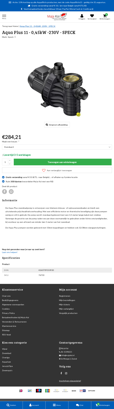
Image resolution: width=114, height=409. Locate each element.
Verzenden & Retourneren (14, 322)
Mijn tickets (64, 304)
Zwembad (6, 353)
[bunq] (48, 392)
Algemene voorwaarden (13, 304)
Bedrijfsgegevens (10, 300)
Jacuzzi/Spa (7, 366)
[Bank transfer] (74, 392)
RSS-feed (6, 334)
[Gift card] (92, 392)
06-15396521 (66, 352)
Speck (10, 37)
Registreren (64, 296)
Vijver (5, 349)
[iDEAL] (22, 392)
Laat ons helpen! (10, 252)
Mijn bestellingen (67, 300)
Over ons (6, 296)
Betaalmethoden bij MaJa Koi (15, 317)
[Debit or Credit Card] (66, 392)
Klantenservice (9, 326)
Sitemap (6, 330)
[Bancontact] (30, 392)
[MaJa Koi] (57, 17)
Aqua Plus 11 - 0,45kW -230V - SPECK (37, 26)
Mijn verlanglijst (66, 309)
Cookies (6, 309)
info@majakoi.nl (68, 355)
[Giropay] (83, 392)
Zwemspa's (7, 370)
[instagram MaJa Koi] (66, 373)
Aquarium (6, 362)
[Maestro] (39, 392)
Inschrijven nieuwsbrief (70, 381)
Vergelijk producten (68, 313)
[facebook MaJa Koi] (61, 373)
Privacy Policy (8, 313)
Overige (6, 357)
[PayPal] (57, 392)
